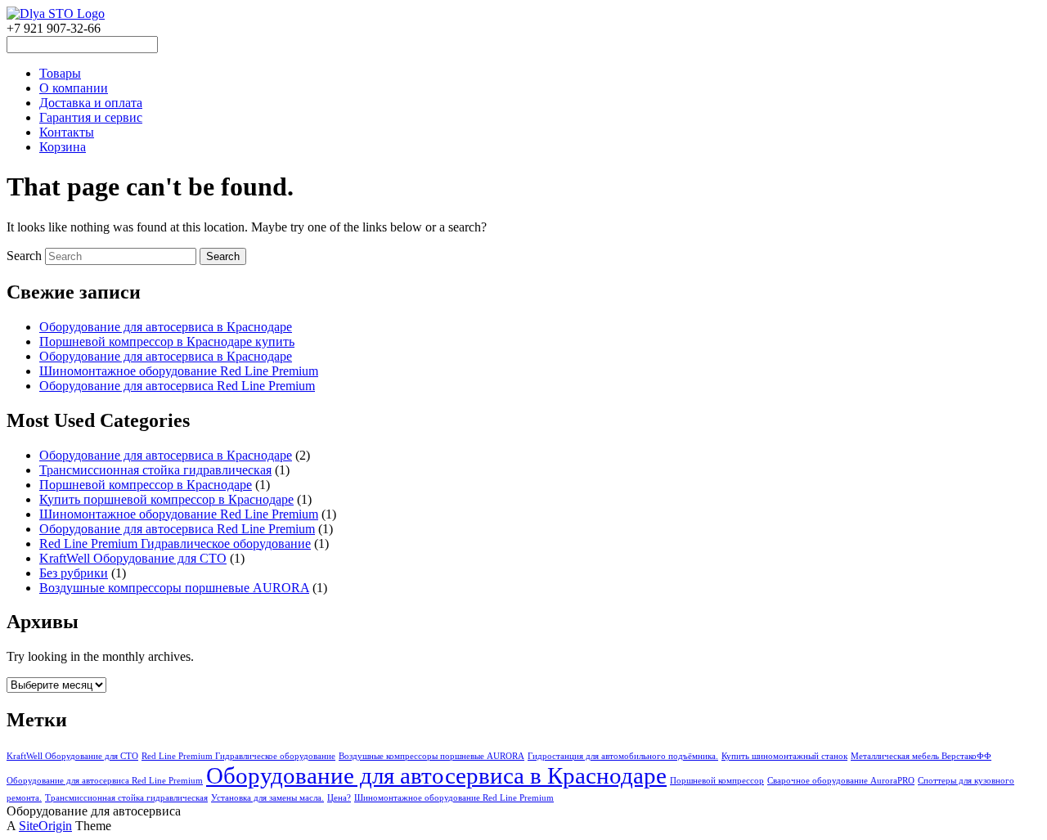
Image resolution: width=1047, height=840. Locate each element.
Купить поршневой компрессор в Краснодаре (166, 499)
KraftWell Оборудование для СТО (133, 558)
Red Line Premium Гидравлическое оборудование (175, 543)
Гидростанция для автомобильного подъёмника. (623, 756)
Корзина (62, 147)
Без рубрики (73, 573)
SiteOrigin (45, 826)
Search (24, 256)
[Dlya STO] (56, 13)
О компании (73, 88)
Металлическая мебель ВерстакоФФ (921, 756)
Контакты (66, 132)
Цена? (339, 797)
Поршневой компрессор (717, 780)
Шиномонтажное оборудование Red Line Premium (178, 371)
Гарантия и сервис (90, 117)
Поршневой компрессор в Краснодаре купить (166, 341)
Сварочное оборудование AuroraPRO (840, 780)
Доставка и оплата (90, 103)
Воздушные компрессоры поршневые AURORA (174, 588)
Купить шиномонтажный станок (784, 756)
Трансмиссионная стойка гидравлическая (155, 470)
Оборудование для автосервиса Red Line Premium (177, 386)
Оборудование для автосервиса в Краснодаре (165, 327)
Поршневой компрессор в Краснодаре (145, 485)
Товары (60, 73)
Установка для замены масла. (267, 797)
